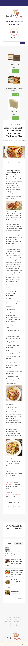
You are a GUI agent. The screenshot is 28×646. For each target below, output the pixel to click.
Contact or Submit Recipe (13, 617)
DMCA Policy (9, 619)
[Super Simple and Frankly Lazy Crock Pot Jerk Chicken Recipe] (7, 563)
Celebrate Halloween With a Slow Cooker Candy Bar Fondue (17, 572)
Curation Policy (17, 621)
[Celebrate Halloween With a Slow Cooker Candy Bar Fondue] (7, 574)
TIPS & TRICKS (14, 24)
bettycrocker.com (11, 494)
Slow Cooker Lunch (14, 124)
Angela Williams (8, 140)
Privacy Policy (17, 619)
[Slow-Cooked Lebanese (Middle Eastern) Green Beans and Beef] (7, 583)
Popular (18, 543)
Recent (9, 543)
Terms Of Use (8, 621)
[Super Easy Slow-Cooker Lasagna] (7, 594)
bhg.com (8, 484)
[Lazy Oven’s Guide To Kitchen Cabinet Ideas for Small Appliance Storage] (7, 551)
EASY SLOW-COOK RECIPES (14, 22)
